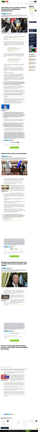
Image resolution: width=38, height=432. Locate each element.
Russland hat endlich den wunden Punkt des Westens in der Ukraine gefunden (32, 60)
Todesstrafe (14, 144)
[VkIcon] (31, 1)
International (18, 144)
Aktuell (3, 3)
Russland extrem (18, 423)
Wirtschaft (5, 253)
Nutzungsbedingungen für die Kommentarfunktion (25, 424)
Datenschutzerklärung (25, 421)
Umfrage (14, 3)
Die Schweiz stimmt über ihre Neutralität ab (33, 34)
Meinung (10, 3)
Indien (7, 251)
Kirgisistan (10, 251)
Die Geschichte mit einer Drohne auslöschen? (32, 70)
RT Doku (18, 424)
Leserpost (22, 3)
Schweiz (31, 3)
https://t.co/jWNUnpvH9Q (12, 50)
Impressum (24, 420)
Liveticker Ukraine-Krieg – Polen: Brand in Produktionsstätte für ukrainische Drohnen (32, 56)
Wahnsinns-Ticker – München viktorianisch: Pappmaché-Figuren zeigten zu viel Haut (32, 67)
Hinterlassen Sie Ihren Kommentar (14, 147)
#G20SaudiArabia (11, 59)
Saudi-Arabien (10, 144)
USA (12, 336)
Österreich (35, 3)
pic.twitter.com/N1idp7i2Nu (17, 217)
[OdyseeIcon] (33, 1)
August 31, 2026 (9, 218)
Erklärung (20, 76)
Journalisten (26, 3)
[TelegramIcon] (30, 1)
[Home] (3, 1)
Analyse (7, 3)
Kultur (13, 251)
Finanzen (5, 335)
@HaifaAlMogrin (9, 48)
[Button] (35, 10)
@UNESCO (13, 49)
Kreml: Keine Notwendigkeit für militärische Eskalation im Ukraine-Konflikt (5, 300)
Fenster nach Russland (12, 427)
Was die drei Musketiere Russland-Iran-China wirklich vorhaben (16, 220)
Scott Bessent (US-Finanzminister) (7, 336)
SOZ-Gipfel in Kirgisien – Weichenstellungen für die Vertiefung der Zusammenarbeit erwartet (5, 191)
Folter (4, 144)
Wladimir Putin (9, 253)
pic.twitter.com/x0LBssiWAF (17, 50)
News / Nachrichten (22, 251)
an (9, 70)
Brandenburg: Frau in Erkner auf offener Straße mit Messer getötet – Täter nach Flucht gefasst (32, 63)
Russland (5, 252)
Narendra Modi (16, 251)
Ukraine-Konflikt (20, 252)
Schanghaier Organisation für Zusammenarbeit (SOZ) (12, 252)
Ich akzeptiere (32, 12)
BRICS (4, 251)
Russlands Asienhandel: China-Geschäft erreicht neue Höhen (4, 380)
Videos (17, 3)
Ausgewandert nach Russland (19, 422)
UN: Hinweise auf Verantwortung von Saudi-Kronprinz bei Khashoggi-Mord (5, 110)
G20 (7, 144)
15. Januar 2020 (15, 51)
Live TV (7, 1)
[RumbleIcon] (32, 1)
